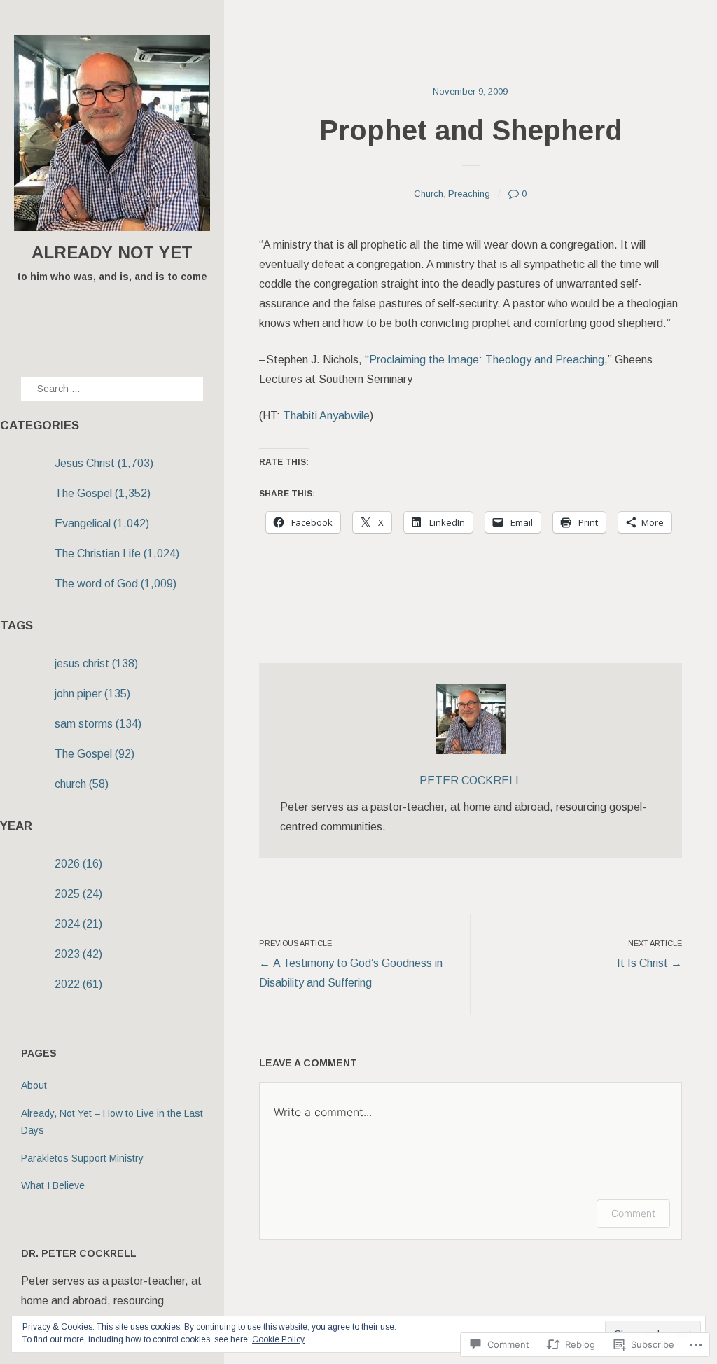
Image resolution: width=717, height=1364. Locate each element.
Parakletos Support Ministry (82, 1158)
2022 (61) (78, 984)
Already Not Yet (112, 252)
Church (428, 193)
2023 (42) (78, 954)
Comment (633, 1213)
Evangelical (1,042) (102, 523)
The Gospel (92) (94, 754)
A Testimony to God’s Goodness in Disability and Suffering (351, 964)
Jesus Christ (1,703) (104, 463)
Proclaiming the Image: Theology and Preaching (486, 360)
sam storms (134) (98, 724)
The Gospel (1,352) (103, 493)
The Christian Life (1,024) (117, 553)
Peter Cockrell (470, 780)
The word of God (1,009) (115, 584)
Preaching (469, 193)
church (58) (82, 784)
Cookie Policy (278, 1339)
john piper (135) (92, 694)
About (34, 1085)
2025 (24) (78, 894)
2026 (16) (78, 864)
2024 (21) (78, 924)
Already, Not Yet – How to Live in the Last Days (112, 1122)
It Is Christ (649, 954)
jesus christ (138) (96, 663)
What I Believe (53, 1185)
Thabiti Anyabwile (326, 416)
